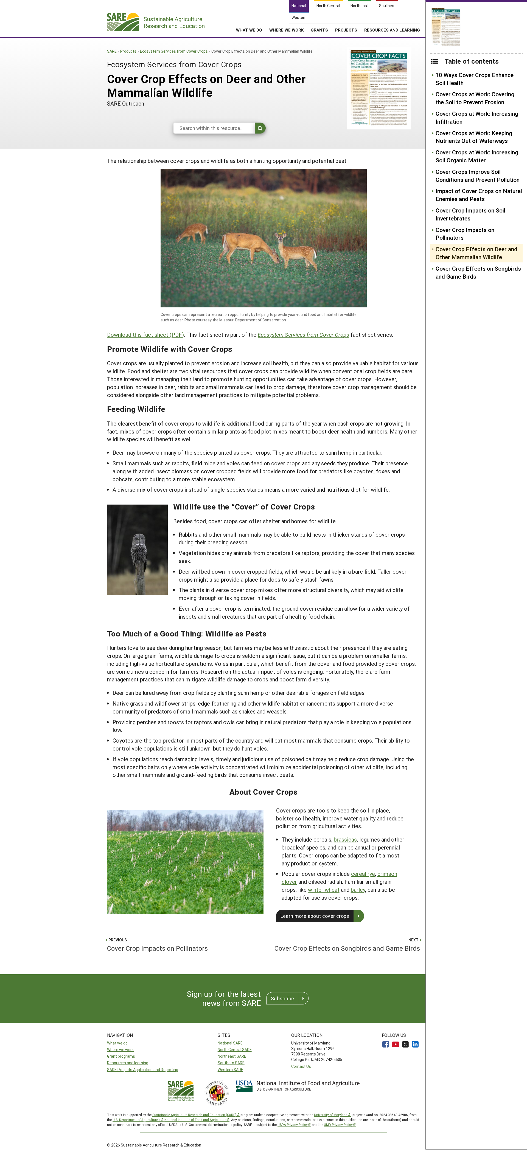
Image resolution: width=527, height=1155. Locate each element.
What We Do (249, 30)
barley (358, 889)
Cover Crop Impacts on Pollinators (465, 234)
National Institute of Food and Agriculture (195, 1119)
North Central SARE (235, 1049)
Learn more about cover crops (315, 916)
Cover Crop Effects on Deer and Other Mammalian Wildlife (476, 253)
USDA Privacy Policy (292, 1124)
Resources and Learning (392, 30)
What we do (117, 1043)
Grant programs (121, 1056)
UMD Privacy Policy (338, 1124)
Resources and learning (127, 1062)
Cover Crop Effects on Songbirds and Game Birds (478, 272)
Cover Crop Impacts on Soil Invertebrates (470, 214)
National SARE (230, 1043)
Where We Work (286, 30)
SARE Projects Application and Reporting (142, 1069)
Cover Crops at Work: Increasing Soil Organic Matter (477, 156)
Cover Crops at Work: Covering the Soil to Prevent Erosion (475, 98)
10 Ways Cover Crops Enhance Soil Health (475, 79)
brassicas (345, 839)
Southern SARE (231, 1062)
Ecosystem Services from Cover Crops (174, 51)
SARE (112, 51)
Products (128, 51)
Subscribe (282, 998)
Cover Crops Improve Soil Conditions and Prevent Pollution (478, 175)
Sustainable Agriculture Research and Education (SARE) (194, 1114)
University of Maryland (330, 1114)
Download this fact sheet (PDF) (145, 334)
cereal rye (363, 873)
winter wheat (324, 889)
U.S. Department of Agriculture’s (136, 1119)
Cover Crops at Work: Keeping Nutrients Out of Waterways (474, 137)
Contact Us (301, 1066)
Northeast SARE (232, 1056)
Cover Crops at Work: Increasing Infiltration (477, 117)
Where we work (120, 1049)
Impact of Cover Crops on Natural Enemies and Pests (479, 195)
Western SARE (230, 1069)
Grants (319, 30)
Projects (346, 30)
